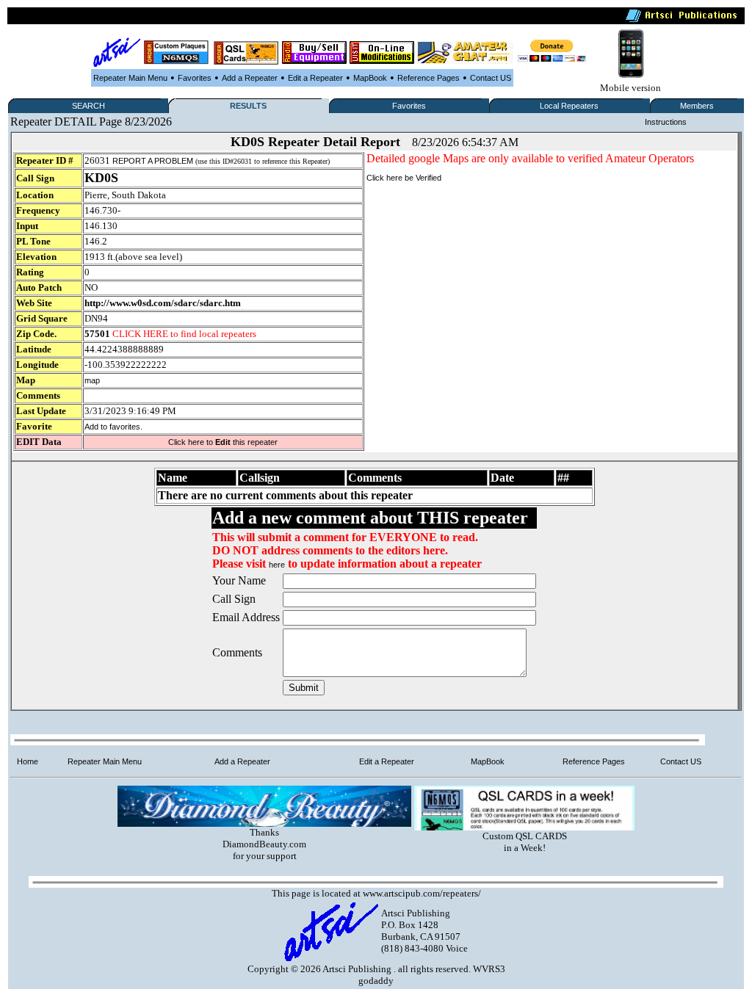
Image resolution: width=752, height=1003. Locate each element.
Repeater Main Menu (130, 77)
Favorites (195, 77)
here (277, 564)
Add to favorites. (113, 426)
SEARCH (88, 105)
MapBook (370, 77)
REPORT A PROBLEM (152, 160)
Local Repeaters (569, 105)
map (92, 380)
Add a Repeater (250, 77)
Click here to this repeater (223, 442)
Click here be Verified (403, 177)
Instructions (666, 121)
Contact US (490, 77)
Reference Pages (428, 77)
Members (697, 105)
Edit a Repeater (315, 77)
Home (27, 761)
